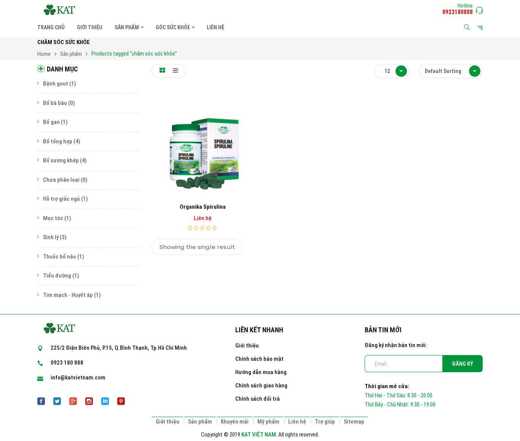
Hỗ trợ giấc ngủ (61, 198)
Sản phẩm (71, 54)
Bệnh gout (55, 83)
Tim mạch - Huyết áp (68, 295)
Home (44, 54)
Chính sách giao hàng (261, 385)
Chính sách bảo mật (259, 358)
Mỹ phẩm (268, 421)
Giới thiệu (247, 345)
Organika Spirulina (203, 206)
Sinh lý (51, 237)
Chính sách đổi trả (257, 398)
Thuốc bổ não (59, 256)
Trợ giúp (325, 421)
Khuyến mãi (235, 421)
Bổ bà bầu (55, 103)
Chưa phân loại (61, 179)
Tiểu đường (57, 275)
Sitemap (354, 421)
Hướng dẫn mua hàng (261, 372)
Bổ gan (51, 122)
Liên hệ (297, 421)
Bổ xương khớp (61, 160)
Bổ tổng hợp (57, 141)
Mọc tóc (53, 218)
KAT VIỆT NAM (258, 434)
